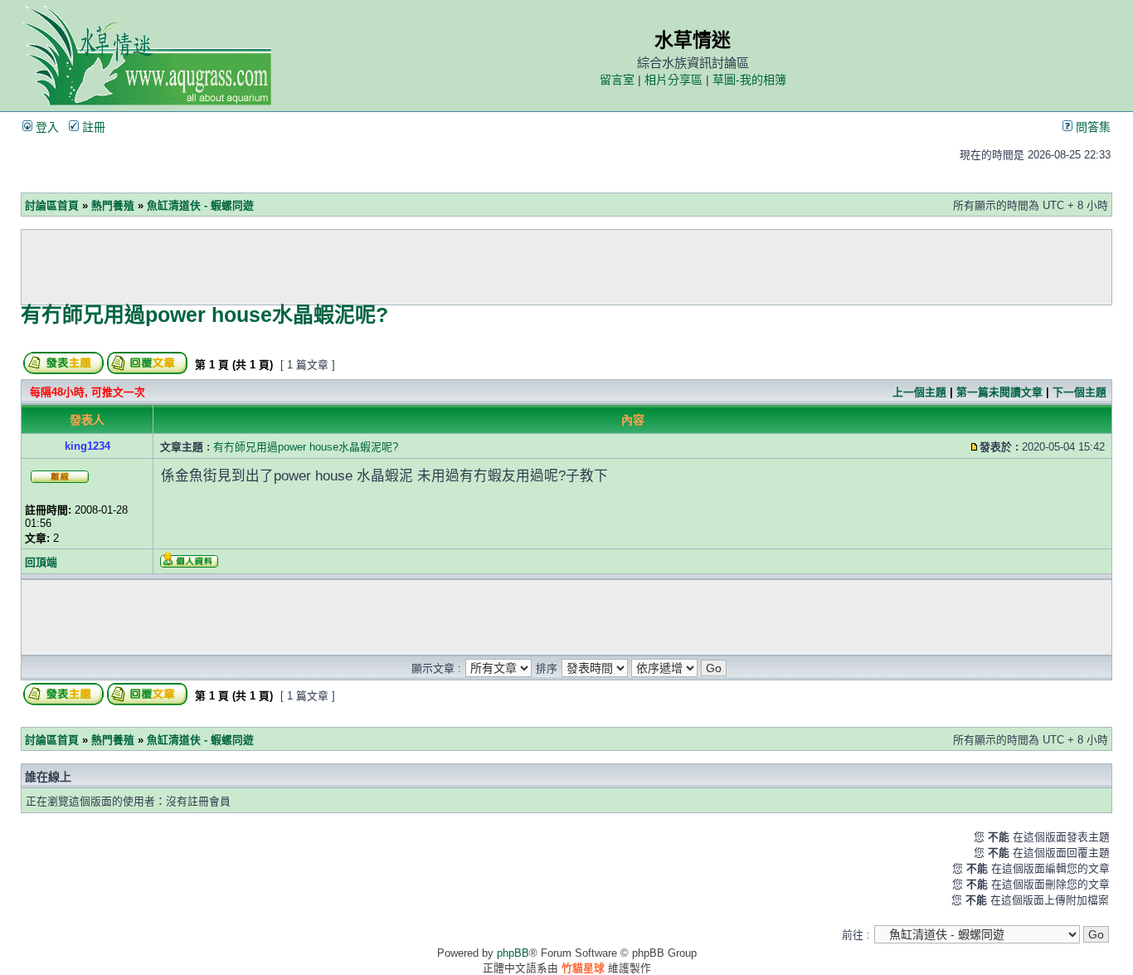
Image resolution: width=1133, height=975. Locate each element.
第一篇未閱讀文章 (999, 392)
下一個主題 (1079, 392)
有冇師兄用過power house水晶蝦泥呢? (204, 314)
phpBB (513, 953)
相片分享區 (673, 79)
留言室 (617, 79)
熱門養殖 (112, 205)
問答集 (1091, 127)
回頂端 (41, 562)
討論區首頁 (52, 205)
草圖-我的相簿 (749, 79)
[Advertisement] (566, 267)
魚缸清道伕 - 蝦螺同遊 (200, 205)
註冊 (92, 127)
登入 (45, 127)
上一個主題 (919, 392)
